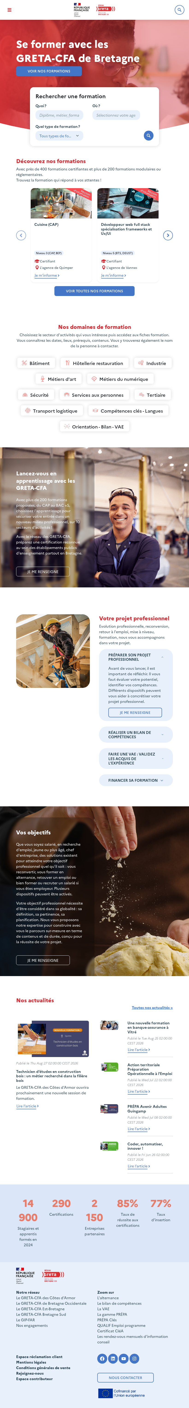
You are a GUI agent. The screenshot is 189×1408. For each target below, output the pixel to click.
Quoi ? (40, 105)
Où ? (96, 105)
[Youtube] (124, 1359)
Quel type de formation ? (57, 126)
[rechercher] (149, 136)
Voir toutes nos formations (94, 290)
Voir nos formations (49, 71)
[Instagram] (134, 1359)
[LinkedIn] (113, 1359)
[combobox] (116, 115)
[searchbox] (116, 115)
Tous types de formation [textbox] (55, 135)
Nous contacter (125, 1377)
